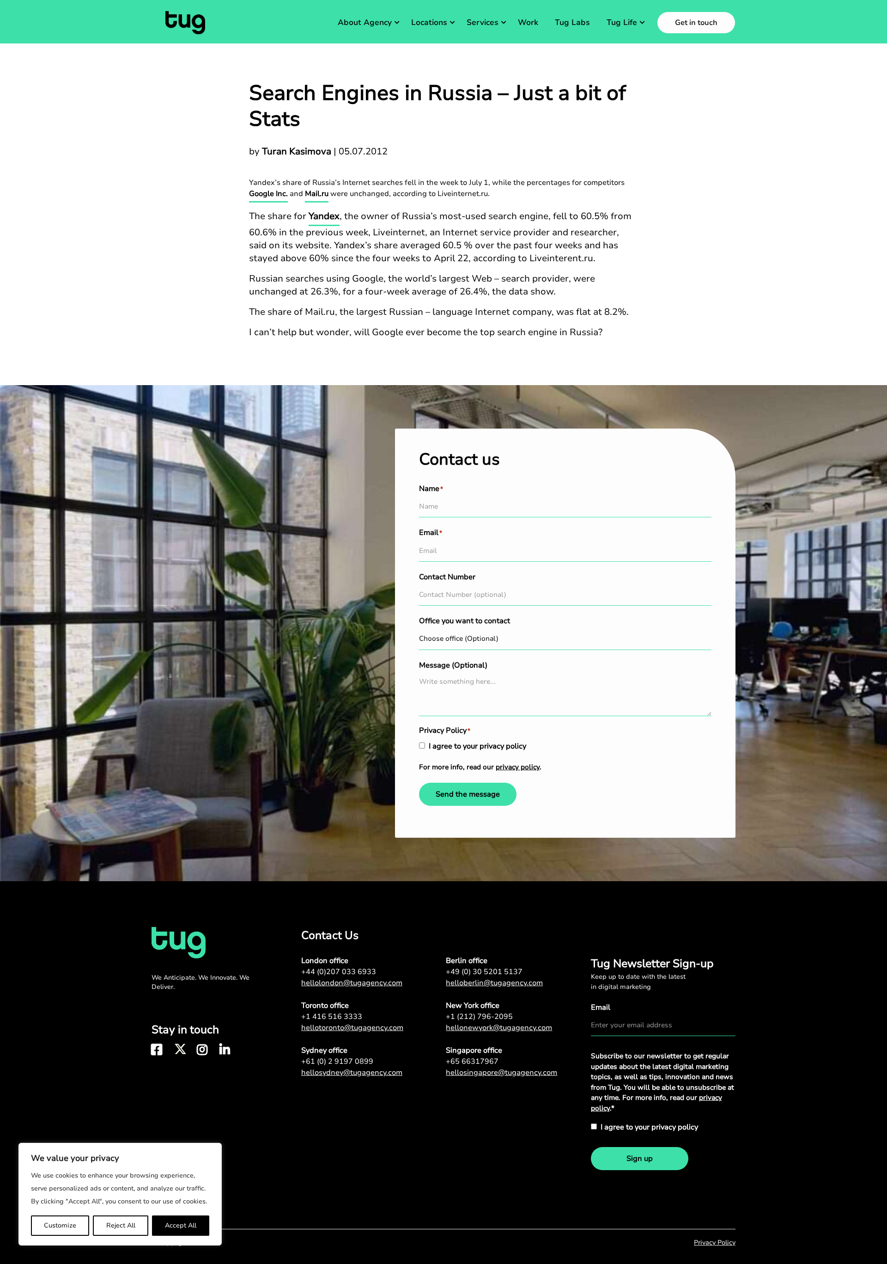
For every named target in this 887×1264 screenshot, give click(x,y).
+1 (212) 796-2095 (479, 1017)
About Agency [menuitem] (365, 22)
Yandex (324, 216)
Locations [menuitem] (429, 22)
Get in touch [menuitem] (696, 23)
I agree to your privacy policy (477, 746)
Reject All (120, 1225)
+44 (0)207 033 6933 (338, 972)
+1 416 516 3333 (331, 1017)
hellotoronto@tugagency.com (352, 1028)
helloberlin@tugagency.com (494, 983)
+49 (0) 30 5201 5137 (484, 972)
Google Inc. (268, 194)
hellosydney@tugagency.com (351, 1073)
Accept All (180, 1225)
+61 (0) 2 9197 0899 (337, 1061)
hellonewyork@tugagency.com (499, 1028)
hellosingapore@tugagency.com (501, 1073)
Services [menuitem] (482, 22)
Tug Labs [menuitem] (572, 22)
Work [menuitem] (528, 22)
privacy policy (518, 767)
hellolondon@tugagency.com (351, 983)
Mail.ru (316, 194)
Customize (60, 1225)
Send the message (468, 794)
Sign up (639, 1159)
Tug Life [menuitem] (622, 22)
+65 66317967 (472, 1061)
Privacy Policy (714, 1242)
